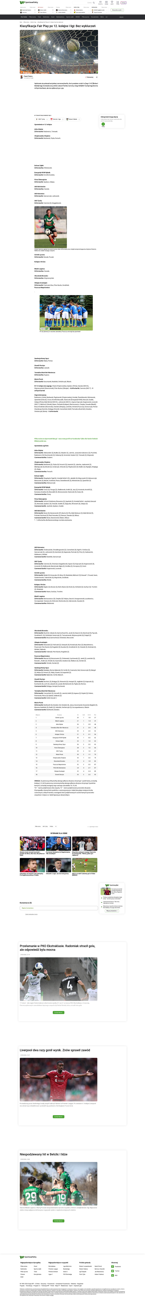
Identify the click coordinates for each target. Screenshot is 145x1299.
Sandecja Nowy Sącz (59, 744)
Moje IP (57, 1286)
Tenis (39, 17)
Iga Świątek (82, 1271)
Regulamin (80, 1284)
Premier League (53, 1269)
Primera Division (53, 1271)
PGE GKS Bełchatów (59, 768)
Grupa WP (31, 1284)
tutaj (52, 1295)
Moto (102, 17)
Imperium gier (78, 1286)
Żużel (52, 17)
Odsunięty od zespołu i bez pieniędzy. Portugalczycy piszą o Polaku (31, 874)
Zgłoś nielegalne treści (31, 914)
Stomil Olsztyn (59, 774)
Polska (51, 826)
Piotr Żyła (82, 1274)
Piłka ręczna (85, 17)
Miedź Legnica (59, 721)
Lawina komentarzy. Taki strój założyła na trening (111, 902)
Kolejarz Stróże (59, 734)
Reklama (73, 1284)
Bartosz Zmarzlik (100, 1269)
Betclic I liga (33, 22)
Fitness (22, 1274)
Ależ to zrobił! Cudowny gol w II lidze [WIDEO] (83, 874)
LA (106, 17)
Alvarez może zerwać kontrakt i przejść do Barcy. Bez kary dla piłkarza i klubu (32, 853)
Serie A (65, 1271)
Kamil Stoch (98, 1266)
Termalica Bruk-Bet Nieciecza (59, 727)
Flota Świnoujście (59, 748)
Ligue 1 (51, 1274)
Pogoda (22, 1286)
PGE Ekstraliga (67, 1274)
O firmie (37, 1284)
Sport (71, 1286)
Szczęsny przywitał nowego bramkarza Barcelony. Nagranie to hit (116, 891)
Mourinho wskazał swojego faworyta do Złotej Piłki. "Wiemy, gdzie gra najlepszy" (84, 853)
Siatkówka (46, 17)
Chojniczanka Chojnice (59, 758)
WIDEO (78, 17)
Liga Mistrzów (67, 1266)
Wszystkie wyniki (116, 10)
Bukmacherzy (60, 17)
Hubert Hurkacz (99, 1274)
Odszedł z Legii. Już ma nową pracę (57, 873)
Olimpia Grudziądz (59, 771)
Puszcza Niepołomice (59, 764)
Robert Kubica (83, 1269)
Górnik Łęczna (59, 717)
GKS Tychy (59, 751)
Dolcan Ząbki (59, 741)
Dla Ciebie (24, 17)
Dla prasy (43, 1284)
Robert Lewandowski (85, 1266)
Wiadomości (64, 1286)
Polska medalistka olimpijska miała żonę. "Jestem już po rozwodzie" (112, 898)
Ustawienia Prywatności (63, 1284)
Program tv (36, 1286)
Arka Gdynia (59, 724)
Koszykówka (94, 17)
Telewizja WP (45, 1286)
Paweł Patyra (28, 76)
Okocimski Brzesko (59, 761)
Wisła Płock (59, 754)
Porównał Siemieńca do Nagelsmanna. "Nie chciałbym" (58, 852)
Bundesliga (66, 1269)
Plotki (52, 1286)
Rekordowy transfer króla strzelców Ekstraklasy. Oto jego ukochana (113, 906)
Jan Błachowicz (99, 1271)
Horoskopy (29, 1286)
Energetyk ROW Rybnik (59, 738)
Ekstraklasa (52, 1266)
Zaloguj (124, 2)
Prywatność (51, 1284)
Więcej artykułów (111, 911)
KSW (21, 1277)
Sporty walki (70, 17)
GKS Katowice (59, 731)
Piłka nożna (32, 17)
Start (21, 22)
